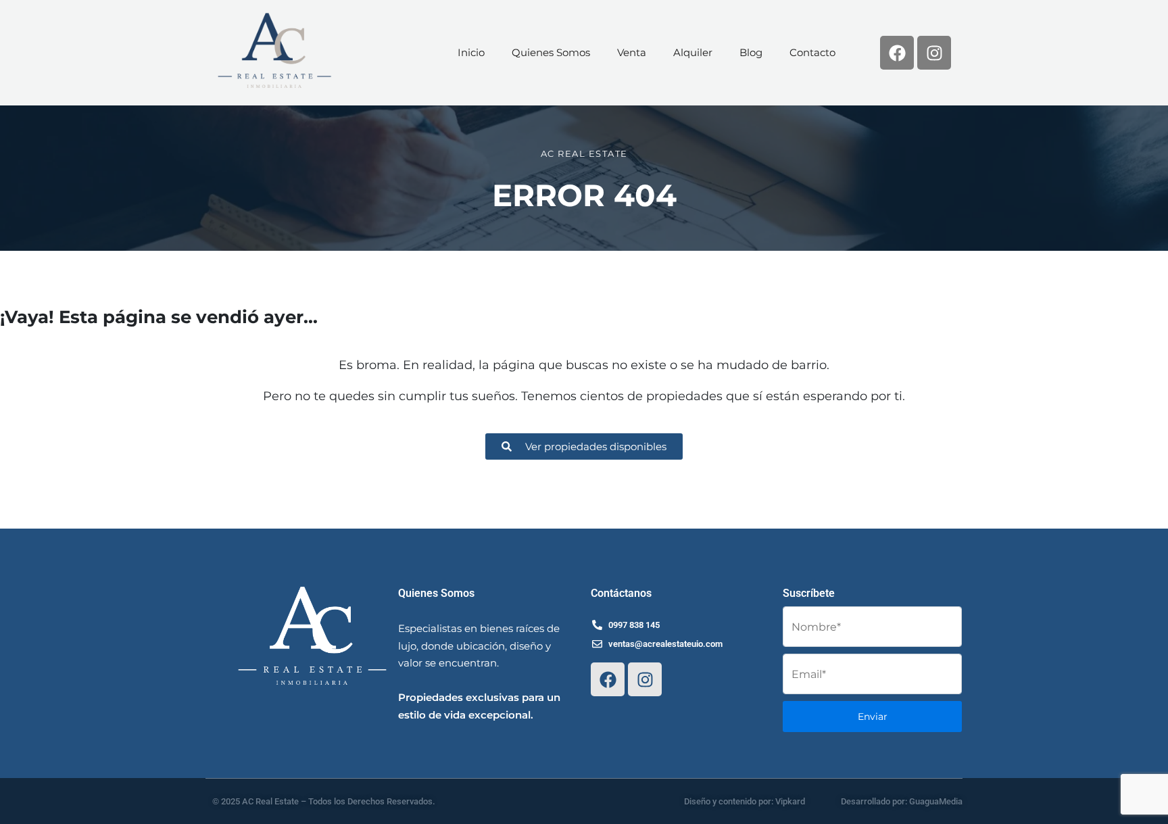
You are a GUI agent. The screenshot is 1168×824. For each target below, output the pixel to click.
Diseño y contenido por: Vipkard (744, 801)
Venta (631, 52)
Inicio (471, 52)
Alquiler (692, 52)
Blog (750, 52)
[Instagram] (934, 53)
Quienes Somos (551, 52)
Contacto (812, 52)
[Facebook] (897, 53)
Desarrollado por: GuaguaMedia (902, 801)
